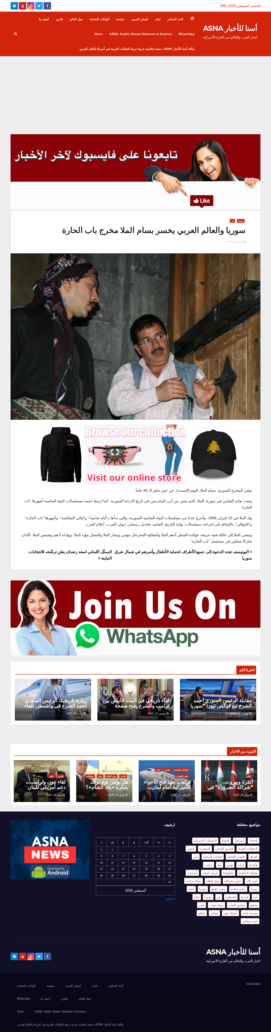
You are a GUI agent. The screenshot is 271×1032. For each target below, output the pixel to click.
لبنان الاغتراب (182, 776)
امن (195, 856)
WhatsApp (187, 34)
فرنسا (244, 897)
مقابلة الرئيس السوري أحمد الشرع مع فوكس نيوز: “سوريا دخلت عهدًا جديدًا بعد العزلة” (221, 705)
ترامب (209, 864)
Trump (253, 840)
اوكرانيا (253, 864)
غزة (255, 897)
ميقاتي (214, 913)
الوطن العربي (139, 19)
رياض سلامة (238, 889)
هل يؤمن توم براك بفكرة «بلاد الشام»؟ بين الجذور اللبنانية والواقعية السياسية (107, 790)
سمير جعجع (218, 889)
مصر (202, 905)
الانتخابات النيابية (248, 848)
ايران (241, 864)
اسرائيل (239, 840)
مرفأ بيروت (216, 905)
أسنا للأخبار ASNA (230, 28)
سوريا (240, 221)
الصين (191, 848)
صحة (191, 889)
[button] (15, 34)
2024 (257, 984)
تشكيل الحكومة (248, 872)
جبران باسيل (210, 872)
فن (232, 221)
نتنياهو (201, 913)
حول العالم (76, 19)
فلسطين (230, 897)
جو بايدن (192, 872)
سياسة (120, 19)
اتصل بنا (44, 19)
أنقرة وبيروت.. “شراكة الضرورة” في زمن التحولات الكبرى (230, 787)
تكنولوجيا (228, 872)
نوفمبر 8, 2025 (74, 713)
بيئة (219, 864)
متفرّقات (90, 776)
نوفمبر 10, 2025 (239, 713)
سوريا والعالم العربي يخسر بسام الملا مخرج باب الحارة (154, 230)
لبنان (157, 19)
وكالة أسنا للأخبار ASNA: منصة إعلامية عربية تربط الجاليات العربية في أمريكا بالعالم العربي (137, 48)
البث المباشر (175, 19)
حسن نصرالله (232, 881)
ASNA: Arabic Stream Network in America (140, 34)
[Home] (192, 19)
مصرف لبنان (250, 913)
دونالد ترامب (193, 881)
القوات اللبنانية (236, 856)
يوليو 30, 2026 (241, 795)
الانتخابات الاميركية (205, 840)
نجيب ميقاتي (250, 921)
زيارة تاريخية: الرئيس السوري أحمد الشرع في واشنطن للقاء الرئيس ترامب (56, 705)
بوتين (230, 864)
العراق (254, 856)
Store (98, 34)
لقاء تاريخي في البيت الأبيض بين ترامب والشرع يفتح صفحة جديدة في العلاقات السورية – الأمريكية (136, 708)
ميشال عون (230, 913)
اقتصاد (226, 840)
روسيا (254, 889)
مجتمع (254, 905)
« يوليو (170, 898)
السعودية (204, 848)
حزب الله (252, 881)
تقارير (59, 19)
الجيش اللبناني (224, 848)
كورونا (208, 897)
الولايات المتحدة (99, 19)
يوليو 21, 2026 (179, 795)
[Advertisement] (135, 88)
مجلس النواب (236, 905)
